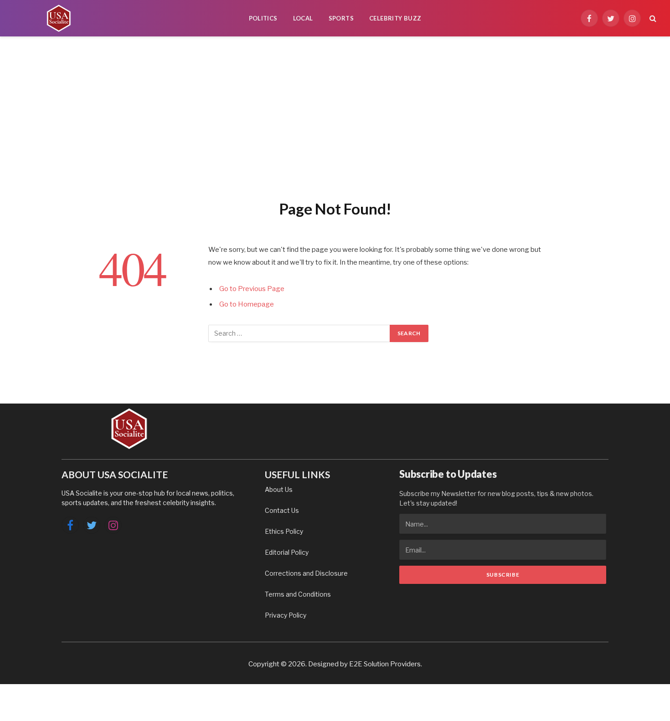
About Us (279, 489)
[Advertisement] (335, 116)
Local (303, 18)
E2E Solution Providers (385, 664)
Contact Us (282, 510)
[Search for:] (299, 333)
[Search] (652, 18)
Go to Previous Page (251, 289)
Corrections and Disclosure (306, 573)
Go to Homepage (246, 304)
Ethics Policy (284, 531)
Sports (341, 18)
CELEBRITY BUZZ (395, 18)
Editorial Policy (287, 552)
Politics (263, 18)
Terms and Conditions (298, 594)
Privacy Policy (285, 615)
